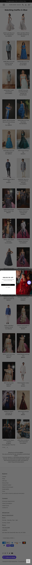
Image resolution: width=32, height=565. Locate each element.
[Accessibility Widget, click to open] (29, 282)
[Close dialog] (31, 271)
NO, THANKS (8, 287)
